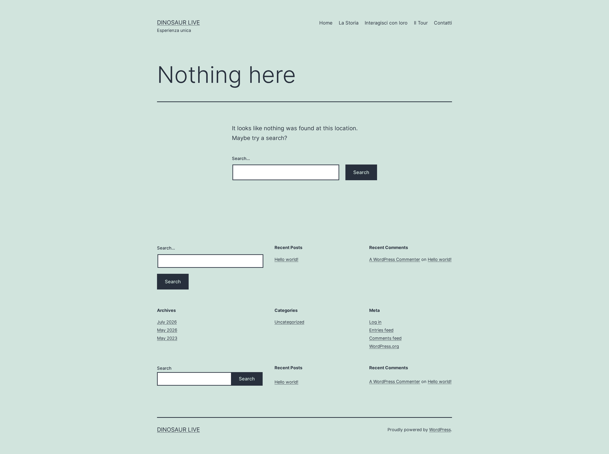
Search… (241, 158)
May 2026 (167, 330)
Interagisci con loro (386, 23)
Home (326, 23)
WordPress (440, 429)
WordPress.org (384, 346)
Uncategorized (289, 321)
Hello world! (286, 259)
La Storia (349, 23)
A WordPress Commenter (394, 259)
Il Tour (421, 23)
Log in (375, 321)
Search (164, 368)
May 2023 (167, 338)
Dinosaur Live (178, 22)
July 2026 (167, 321)
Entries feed (381, 330)
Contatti (443, 23)
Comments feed (385, 338)
